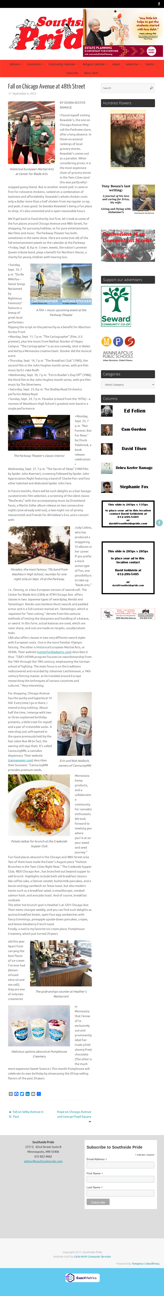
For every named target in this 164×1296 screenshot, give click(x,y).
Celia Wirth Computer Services (92, 1256)
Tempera (137, 1263)
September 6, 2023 (24, 93)
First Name (95, 1173)
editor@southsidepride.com (43, 1161)
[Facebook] (159, 4)
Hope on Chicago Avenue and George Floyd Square (74, 1114)
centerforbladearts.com (54, 652)
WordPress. (153, 1263)
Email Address (97, 1159)
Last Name (95, 1187)
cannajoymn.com (20, 760)
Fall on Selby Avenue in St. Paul (26, 1114)
